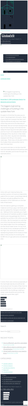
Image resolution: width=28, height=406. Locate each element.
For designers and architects (15, 59)
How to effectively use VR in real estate (15, 343)
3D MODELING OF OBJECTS (11, 383)
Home (5, 51)
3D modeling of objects (13, 61)
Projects (5, 63)
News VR (6, 370)
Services (5, 53)
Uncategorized (8, 372)
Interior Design (8, 365)
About (5, 65)
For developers (10, 57)
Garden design (8, 363)
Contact (5, 67)
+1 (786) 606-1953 (5, 41)
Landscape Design (5, 78)
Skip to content (5, 30)
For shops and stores (12, 55)
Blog (4, 375)
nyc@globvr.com (6, 43)
